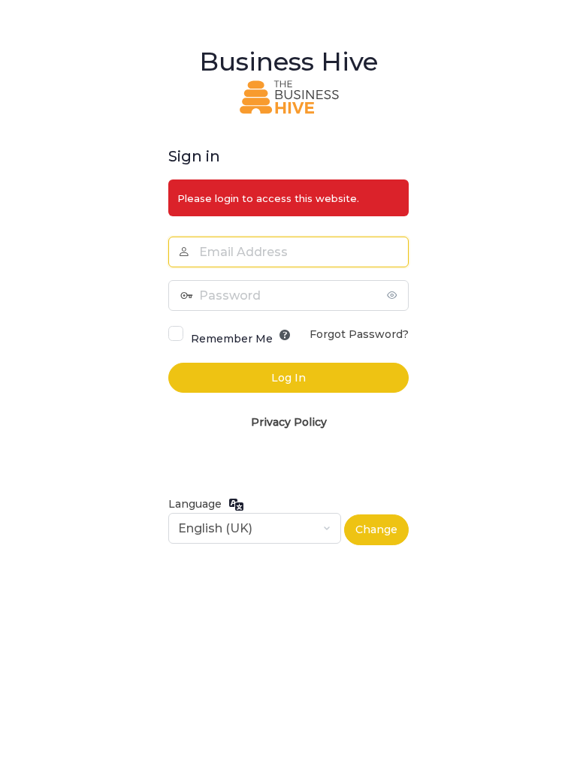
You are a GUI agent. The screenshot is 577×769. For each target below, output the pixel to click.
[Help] (285, 335)
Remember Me (232, 338)
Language (195, 504)
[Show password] (394, 295)
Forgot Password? (359, 334)
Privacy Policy (289, 422)
